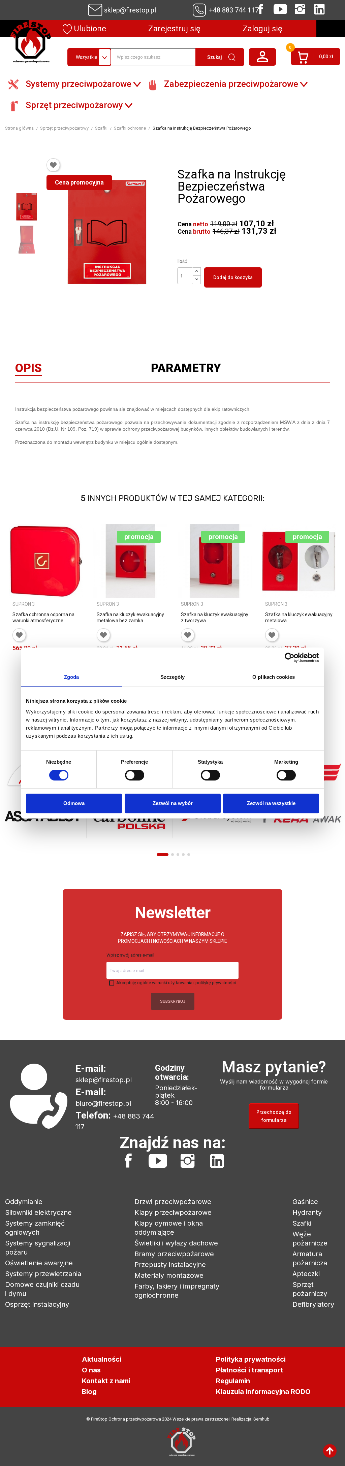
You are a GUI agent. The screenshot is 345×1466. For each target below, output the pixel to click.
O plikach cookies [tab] (273, 677)
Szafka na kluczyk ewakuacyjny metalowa (299, 617)
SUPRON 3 (23, 604)
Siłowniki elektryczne (38, 1212)
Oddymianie (23, 1202)
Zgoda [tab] (71, 677)
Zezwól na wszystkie (271, 803)
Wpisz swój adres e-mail (130, 955)
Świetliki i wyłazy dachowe (176, 1243)
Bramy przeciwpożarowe (174, 1254)
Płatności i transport (249, 1370)
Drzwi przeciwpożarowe (172, 1202)
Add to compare (17, 671)
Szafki (301, 1223)
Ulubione (89, 28)
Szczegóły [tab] (172, 677)
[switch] (134, 775)
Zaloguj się (262, 28)
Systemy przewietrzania (43, 1274)
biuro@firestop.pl (103, 1103)
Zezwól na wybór (173, 803)
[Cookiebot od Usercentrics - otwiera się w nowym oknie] (289, 658)
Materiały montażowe (168, 1275)
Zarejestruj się (174, 28)
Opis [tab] (28, 369)
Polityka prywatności (251, 1359)
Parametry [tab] (186, 369)
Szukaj (214, 57)
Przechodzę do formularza (273, 1116)
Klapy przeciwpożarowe (173, 1212)
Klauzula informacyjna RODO (263, 1392)
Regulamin (233, 1381)
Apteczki (306, 1274)
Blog (89, 1392)
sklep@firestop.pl (130, 10)
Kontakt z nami (106, 1381)
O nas (91, 1370)
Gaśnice (305, 1202)
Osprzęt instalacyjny (37, 1304)
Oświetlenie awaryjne (39, 1263)
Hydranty (307, 1212)
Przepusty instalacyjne (170, 1265)
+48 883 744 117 (234, 10)
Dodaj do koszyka (233, 277)
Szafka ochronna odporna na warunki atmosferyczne (43, 617)
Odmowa (74, 803)
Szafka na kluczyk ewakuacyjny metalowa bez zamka (130, 617)
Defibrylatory (313, 1304)
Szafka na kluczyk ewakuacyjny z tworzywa (214, 617)
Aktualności (101, 1359)
